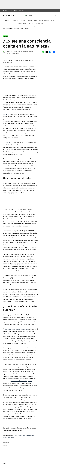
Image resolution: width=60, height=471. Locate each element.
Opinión (7, 28)
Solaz (52, 20)
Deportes (31, 23)
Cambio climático (22, 23)
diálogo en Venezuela (37, 26)
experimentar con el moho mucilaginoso (17, 329)
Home (4, 28)
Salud (35, 20)
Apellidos (7, 229)
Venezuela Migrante (44, 20)
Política (7, 20)
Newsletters (21, 10)
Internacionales (39, 23)
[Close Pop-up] (57, 218)
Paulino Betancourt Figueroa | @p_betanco (21, 51)
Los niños (6, 114)
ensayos (13, 367)
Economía (23, 20)
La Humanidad (14, 20)
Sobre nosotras (13, 10)
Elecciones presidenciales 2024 (24, 26)
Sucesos (30, 20)
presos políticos (46, 26)
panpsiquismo (9, 142)
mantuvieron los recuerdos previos (21, 381)
